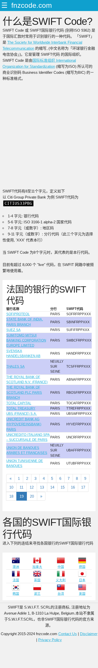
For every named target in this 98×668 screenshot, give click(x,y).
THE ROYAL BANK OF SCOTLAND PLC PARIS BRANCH (24, 392)
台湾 (61, 593)
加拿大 (37, 567)
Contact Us (67, 634)
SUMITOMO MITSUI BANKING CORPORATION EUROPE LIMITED (26, 340)
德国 (82, 567)
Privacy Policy (50, 640)
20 (32, 496)
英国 (37, 580)
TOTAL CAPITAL (18, 403)
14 (52, 487)
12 (32, 487)
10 (11, 487)
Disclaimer (88, 634)
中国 (61, 567)
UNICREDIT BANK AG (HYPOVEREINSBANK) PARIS (23, 424)
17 (83, 487)
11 (21, 487)
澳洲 (16, 567)
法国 (16, 580)
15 (63, 487)
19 (22, 496)
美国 (82, 593)
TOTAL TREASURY (20, 408)
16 (73, 487)
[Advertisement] (49, 137)
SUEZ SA (13, 330)
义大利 (61, 580)
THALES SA (15, 366)
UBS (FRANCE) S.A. (21, 414)
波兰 (37, 593)
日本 (82, 580)
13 (42, 487)
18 (11, 496)
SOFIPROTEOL (18, 314)
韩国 (16, 593)
